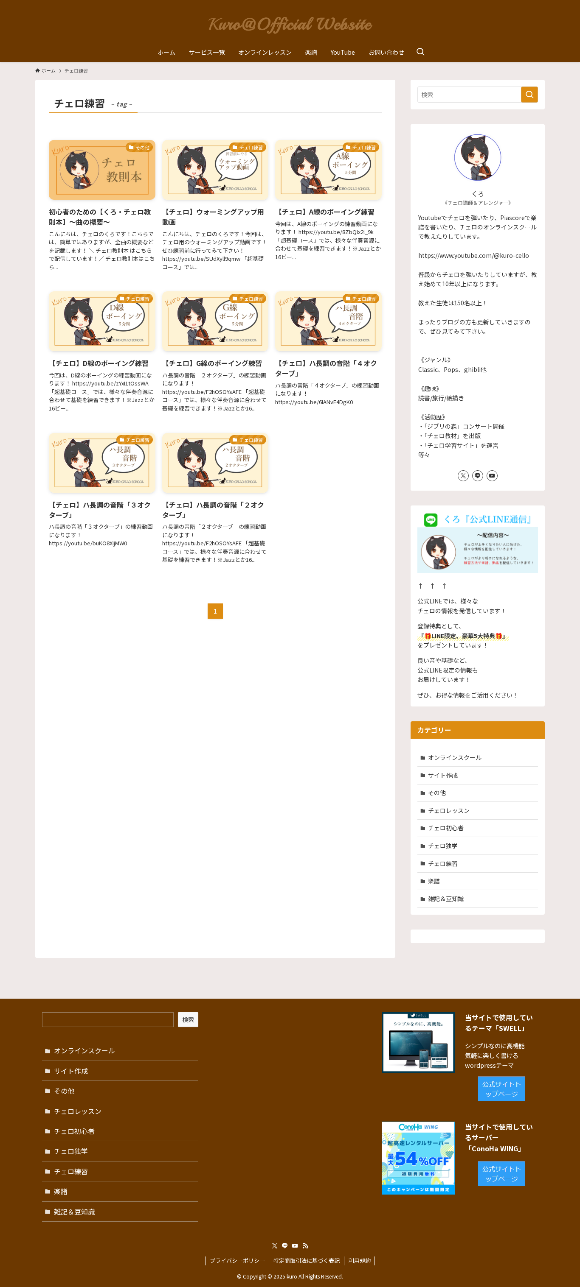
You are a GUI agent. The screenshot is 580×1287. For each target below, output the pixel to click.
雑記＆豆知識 (446, 898)
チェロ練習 (443, 863)
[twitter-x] (463, 475)
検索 (188, 1019)
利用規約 (360, 1260)
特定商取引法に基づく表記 (306, 1260)
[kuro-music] (290, 23)
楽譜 (434, 881)
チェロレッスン (449, 810)
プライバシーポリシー (237, 1260)
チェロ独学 (443, 845)
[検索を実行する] (529, 95)
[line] (477, 475)
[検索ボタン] (420, 52)
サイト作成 (443, 775)
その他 (437, 792)
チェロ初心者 (446, 828)
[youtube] (492, 475)
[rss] (305, 1246)
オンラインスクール (454, 757)
